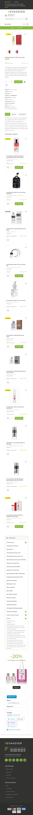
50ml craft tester (11, 587)
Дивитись (16, 687)
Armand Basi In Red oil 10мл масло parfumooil (15, 407)
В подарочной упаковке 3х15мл (13, 518)
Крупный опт (10, 549)
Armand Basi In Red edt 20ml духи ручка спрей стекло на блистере (14, 479)
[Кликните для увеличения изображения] (16, 40)
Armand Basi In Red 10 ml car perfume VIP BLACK (15, 193)
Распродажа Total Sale (12, 546)
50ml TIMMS (10, 591)
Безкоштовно (9, 797)
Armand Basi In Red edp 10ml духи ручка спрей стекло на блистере (15, 156)
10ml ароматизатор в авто (12, 302)
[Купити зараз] (24, 81)
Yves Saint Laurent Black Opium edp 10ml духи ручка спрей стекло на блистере (15, 642)
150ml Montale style (11, 604)
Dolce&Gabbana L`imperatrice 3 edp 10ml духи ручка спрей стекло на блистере (16, 632)
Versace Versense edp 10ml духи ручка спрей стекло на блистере (16, 646)
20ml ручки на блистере (12, 482)
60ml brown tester (10, 338)
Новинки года (10, 542)
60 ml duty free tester (11, 231)
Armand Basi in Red (12, 108)
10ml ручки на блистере (12, 159)
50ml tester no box (11, 584)
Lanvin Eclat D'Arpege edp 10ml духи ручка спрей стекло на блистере (16, 627)
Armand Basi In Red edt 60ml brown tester (15, 336)
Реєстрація (8, 788)
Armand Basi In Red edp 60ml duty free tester (16, 229)
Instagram (12, 722)
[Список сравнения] (27, 24)
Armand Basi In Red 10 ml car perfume (15, 300)
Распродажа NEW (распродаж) (14, 608)
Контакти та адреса (11, 778)
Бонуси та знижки (10, 791)
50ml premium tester (11, 374)
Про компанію (9, 769)
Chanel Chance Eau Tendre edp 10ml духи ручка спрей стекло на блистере (16, 637)
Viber (21, 719)
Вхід (7, 785)
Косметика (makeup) (12, 611)
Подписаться (12, 696)
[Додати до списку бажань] (25, 34)
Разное (8, 618)
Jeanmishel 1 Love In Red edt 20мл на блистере (15, 443)
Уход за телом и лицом (13, 615)
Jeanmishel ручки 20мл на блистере (14, 445)
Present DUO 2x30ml (12, 601)
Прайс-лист (9, 772)
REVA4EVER (16, 11)
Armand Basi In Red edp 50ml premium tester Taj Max (16, 372)
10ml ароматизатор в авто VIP (13, 267)
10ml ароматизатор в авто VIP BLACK (15, 195)
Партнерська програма (12, 794)
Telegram (12, 719)
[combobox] (9, 715)
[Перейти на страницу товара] (16, 145)
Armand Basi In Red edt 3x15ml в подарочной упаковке (14, 515)
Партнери (8, 775)
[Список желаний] (24, 24)
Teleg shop (13, 726)
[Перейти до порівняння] (6, 85)
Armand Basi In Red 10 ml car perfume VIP (15, 265)
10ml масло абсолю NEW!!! (12, 409)
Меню (8, 24)
